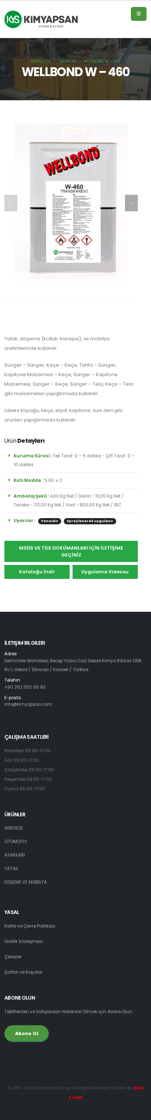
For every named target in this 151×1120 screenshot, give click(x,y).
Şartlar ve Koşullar (23, 972)
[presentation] (10, 203)
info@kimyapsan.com (28, 704)
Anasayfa (40, 61)
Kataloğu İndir (37, 572)
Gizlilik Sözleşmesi (23, 941)
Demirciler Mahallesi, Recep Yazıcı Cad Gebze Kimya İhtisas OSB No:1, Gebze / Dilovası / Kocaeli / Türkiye (72, 662)
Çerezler (13, 957)
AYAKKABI (14, 855)
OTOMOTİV (15, 841)
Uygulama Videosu (105, 572)
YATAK (11, 869)
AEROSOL (13, 828)
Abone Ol (26, 1033)
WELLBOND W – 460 (102, 61)
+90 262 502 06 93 (24, 687)
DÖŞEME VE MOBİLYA (25, 882)
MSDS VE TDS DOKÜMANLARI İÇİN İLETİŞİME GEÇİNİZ (71, 551)
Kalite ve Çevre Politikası (29, 926)
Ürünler (67, 61)
